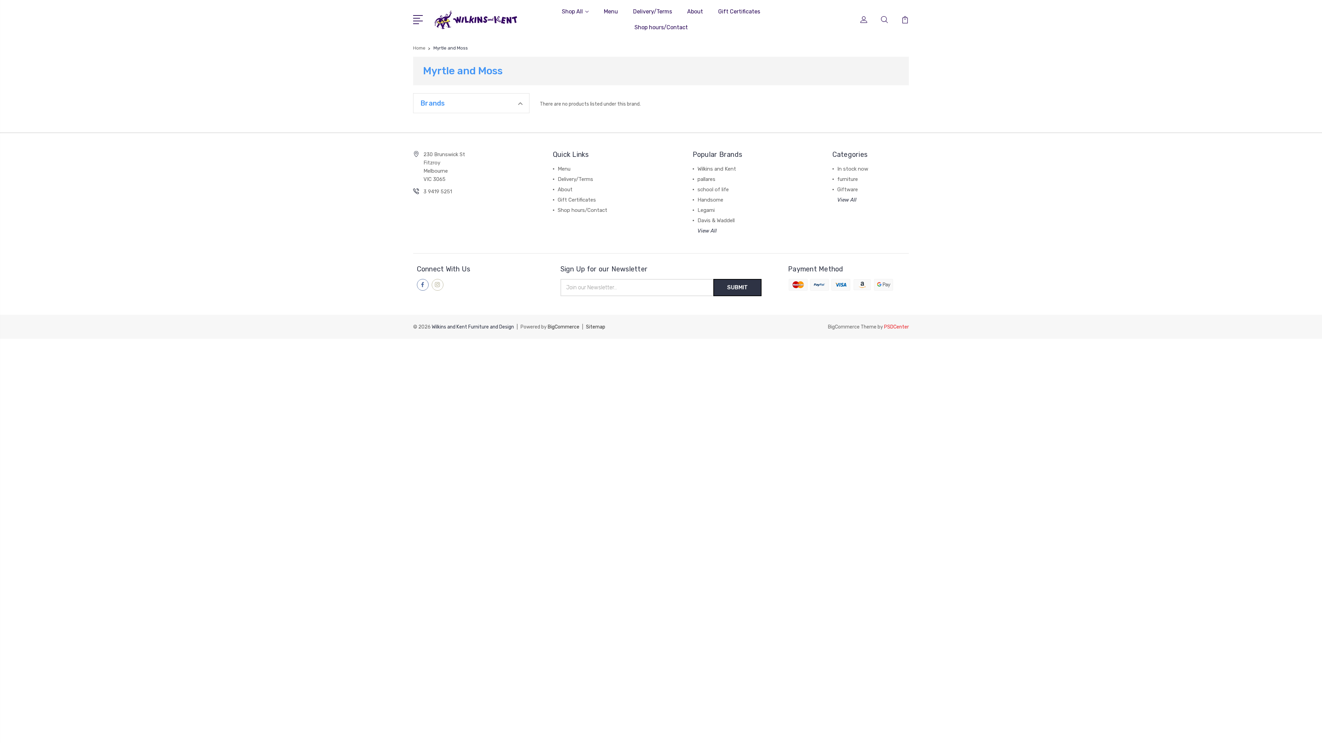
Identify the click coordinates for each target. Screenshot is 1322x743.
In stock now (852, 169)
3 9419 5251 (437, 192)
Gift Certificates (739, 11)
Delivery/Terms (652, 11)
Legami (706, 210)
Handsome (710, 200)
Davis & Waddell (716, 220)
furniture (847, 179)
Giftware (847, 189)
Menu (611, 11)
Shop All (572, 11)
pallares (706, 179)
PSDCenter (896, 327)
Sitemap (595, 327)
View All (707, 231)
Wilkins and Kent (716, 169)
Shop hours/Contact (661, 27)
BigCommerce (563, 327)
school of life (713, 189)
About (695, 11)
